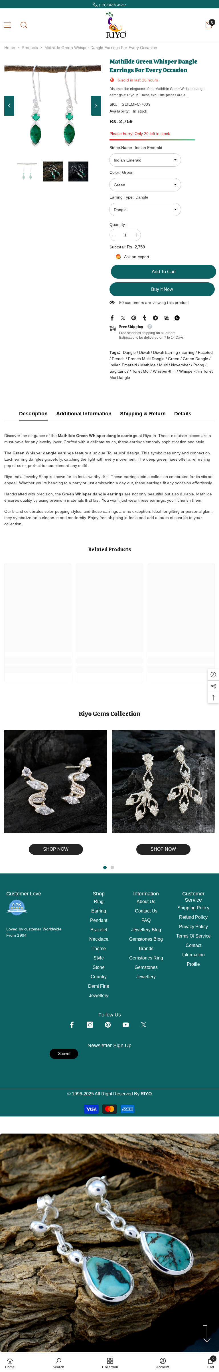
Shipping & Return (143, 413)
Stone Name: (136, 147)
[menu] (7, 25)
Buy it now (162, 289)
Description (33, 413)
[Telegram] (155, 317)
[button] (9, 106)
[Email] (166, 317)
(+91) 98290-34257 (112, 5)
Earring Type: (129, 197)
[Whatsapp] (177, 317)
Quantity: (118, 224)
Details (182, 413)
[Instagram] (90, 1025)
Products (30, 47)
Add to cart (162, 271)
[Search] (24, 25)
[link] (38, 660)
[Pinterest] (133, 317)
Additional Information (83, 413)
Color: (121, 172)
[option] (52, 105)
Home (9, 47)
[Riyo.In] (55, 781)
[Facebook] (112, 317)
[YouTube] (126, 1025)
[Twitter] (122, 317)
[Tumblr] (144, 317)
